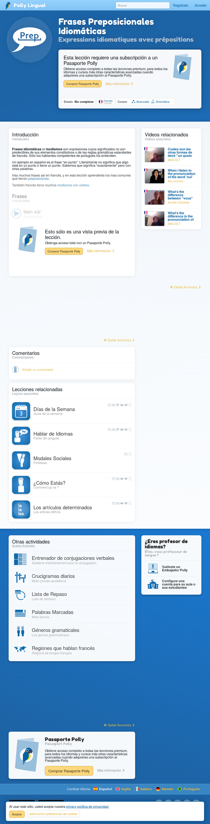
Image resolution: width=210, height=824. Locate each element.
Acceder (201, 5)
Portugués (191, 789)
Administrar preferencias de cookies (53, 814)
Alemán (167, 789)
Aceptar (17, 814)
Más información (118, 83)
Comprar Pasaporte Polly (82, 84)
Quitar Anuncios (119, 340)
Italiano (146, 789)
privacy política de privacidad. (87, 806)
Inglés (126, 789)
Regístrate (180, 5)
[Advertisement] (72, 308)
